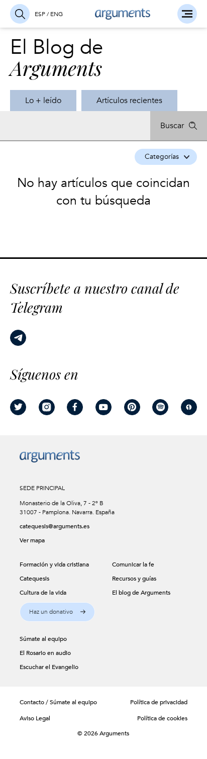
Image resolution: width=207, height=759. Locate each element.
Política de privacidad (158, 702)
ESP (40, 14)
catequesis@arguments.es (53, 526)
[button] (57, 612)
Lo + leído (43, 100)
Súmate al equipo (73, 702)
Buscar (172, 125)
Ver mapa (32, 540)
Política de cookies (162, 718)
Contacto (32, 702)
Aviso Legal (35, 718)
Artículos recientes (129, 100)
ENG (56, 14)
